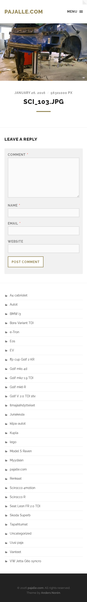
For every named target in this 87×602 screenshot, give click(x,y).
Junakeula (17, 414)
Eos (12, 341)
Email (14, 223)
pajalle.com (23, 11)
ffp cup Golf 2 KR (22, 359)
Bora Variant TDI (21, 323)
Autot (14, 304)
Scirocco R (17, 497)
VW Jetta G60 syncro (25, 561)
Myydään (16, 460)
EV (12, 350)
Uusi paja (16, 542)
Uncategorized (20, 533)
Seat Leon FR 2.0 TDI (25, 506)
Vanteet (15, 552)
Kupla (14, 433)
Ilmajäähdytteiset (22, 405)
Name (14, 205)
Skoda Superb (20, 515)
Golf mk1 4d (18, 369)
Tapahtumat (19, 524)
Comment (18, 154)
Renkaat (16, 478)
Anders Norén (50, 592)
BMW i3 (15, 314)
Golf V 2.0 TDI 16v (22, 396)
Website (15, 241)
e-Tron (14, 332)
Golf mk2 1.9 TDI (21, 378)
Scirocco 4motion (22, 488)
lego (13, 442)
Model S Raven (21, 451)
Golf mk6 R (18, 387)
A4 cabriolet (18, 295)
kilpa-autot (18, 423)
